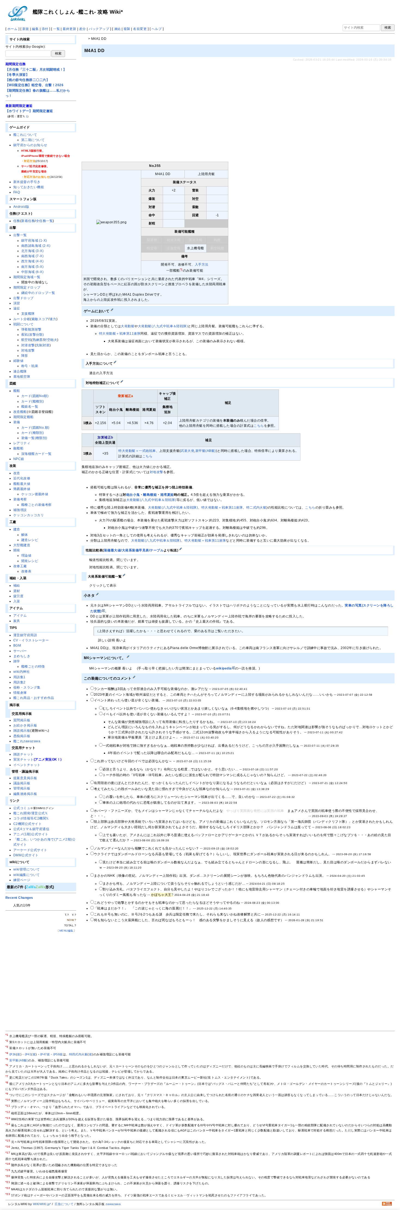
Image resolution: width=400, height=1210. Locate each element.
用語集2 (19, 682)
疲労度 (18, 596)
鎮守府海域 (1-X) (34, 240)
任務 (16, 221)
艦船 (16, 391)
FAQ (16, 192)
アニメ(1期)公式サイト (30, 834)
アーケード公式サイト (30, 850)
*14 (7, 1123)
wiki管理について (26, 869)
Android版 (21, 207)
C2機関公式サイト (27, 824)
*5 (6, 1059)
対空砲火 (50, 340)
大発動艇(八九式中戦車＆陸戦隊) (163, 326)
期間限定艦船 (23, 417)
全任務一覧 (44, 221)
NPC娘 (18, 459)
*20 (7, 1176)
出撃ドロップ (23, 298)
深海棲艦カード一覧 (36, 454)
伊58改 (58, 1054)
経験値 (18, 361)
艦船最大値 (21, 484)
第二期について (33, 140)
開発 (16, 550)
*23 (7, 1194)
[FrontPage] (84, 39)
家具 (16, 621)
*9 (6, 1093)
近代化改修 (21, 478)
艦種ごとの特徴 (33, 666)
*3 (6, 1046)
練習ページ (21, 880)
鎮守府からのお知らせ (30, 145)
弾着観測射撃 (31, 329)
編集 (35, 29)
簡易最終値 (21, 489)
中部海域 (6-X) (32, 272)
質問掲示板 (21, 720)
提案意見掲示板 (25, 778)
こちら (259, 426)
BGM (17, 645)
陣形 (24, 356)
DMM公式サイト (26, 855)
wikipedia (224, 668)
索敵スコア (40, 319)
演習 (16, 303)
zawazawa (113, 1204)
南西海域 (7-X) (32, 256)
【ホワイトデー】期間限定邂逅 (29, 111)
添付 (45, 29)
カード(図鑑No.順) (35, 428)
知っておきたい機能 (28, 187)
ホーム (12, 29)
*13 (7, 1117)
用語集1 (19, 677)
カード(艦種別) (32, 401)
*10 (7, 1099)
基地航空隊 (21, 377)
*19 (7, 1170)
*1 (6, 1034)
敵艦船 (18, 448)
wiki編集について (26, 875)
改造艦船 (20, 412)
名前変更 (140, 29)
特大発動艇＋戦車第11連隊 (119, 333)
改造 (16, 473)
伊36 (12, 1054)
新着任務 (28, 221)
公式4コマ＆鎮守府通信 (31, 829)
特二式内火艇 (256, 507)
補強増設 (20, 510)
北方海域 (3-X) (32, 251)
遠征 (16, 308)
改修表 (26, 571)
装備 (16, 422)
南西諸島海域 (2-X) (36, 246)
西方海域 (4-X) (32, 261)
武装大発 (187, 451)
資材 (16, 591)
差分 (82, 29)
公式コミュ (21, 808)
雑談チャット (23, 754)
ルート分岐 (21, 319)
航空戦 (26, 340)
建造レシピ (29, 540)
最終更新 (69, 29)
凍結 (117, 29)
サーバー (20, 651)
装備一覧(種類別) (34, 438)
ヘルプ (157, 29)
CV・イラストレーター (31, 640)
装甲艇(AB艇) (205, 451)
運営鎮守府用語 (25, 635)
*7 (6, 1076)
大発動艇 (127, 326)
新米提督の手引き (27, 182)
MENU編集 (66, 930)
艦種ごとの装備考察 (36, 505)
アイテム (20, 615)
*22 (7, 1188)
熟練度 (38, 340)
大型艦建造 (21, 545)
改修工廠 (20, 566)
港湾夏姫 (167, 495)
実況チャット (23, 759)
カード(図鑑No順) (35, 396)
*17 (7, 1152)
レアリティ (21, 443)
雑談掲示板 (21, 730)
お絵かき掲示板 (25, 725)
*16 (7, 1146)
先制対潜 (43, 345)
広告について (64, 1204)
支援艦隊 (28, 314)
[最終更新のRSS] (387, 1204)
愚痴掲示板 (21, 736)
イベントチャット (27, 765)
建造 (16, 529)
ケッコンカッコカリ (28, 515)
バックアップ (99, 29)
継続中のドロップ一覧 (38, 293)
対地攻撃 (156, 472)
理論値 (26, 555)
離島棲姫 (150, 495)
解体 (24, 535)
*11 (7, 1105)
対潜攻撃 (28, 345)
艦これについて (25, 135)
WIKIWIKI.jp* (42, 1204)
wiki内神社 (21, 672)
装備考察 (20, 499)
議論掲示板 (21, 783)
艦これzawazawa (26, 741)
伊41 (28, 1054)
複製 (127, 29)
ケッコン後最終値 (34, 494)
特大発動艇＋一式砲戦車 (137, 451)
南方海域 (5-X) (32, 267)
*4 (6, 1053)
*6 (6, 1065)
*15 (7, 1140)
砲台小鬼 (133, 495)
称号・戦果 (29, 366)
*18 (7, 1163)
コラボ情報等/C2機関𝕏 (31, 818)
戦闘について (23, 324)
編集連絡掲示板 (25, 794)
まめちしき (21, 656)
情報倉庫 (20, 693)
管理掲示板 (21, 788)
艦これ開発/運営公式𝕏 (30, 813)
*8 (6, 1082)
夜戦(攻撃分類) (32, 335)
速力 (53, 319)
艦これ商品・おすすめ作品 (33, 698)
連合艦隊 (20, 371)
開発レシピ (29, 561)
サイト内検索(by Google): (25, 47)
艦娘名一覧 (29, 407)
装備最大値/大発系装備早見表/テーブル (134, 550)
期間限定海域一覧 (27, 277)
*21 (7, 1182)
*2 (6, 1040)
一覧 (56, 29)
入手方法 (201, 264)
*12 (7, 1111)
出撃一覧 (20, 235)
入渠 (16, 601)
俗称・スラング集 (27, 687)
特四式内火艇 (78, 1054)
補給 (16, 585)
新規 (25, 29)
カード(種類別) (32, 433)
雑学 (16, 661)
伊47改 (45, 1054)
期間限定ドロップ (27, 287)
